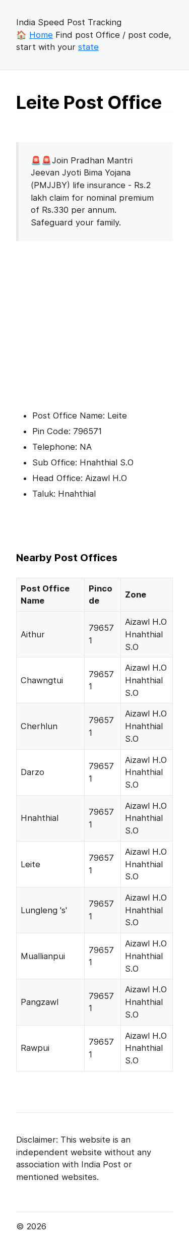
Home (41, 35)
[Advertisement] (100, 319)
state (88, 47)
